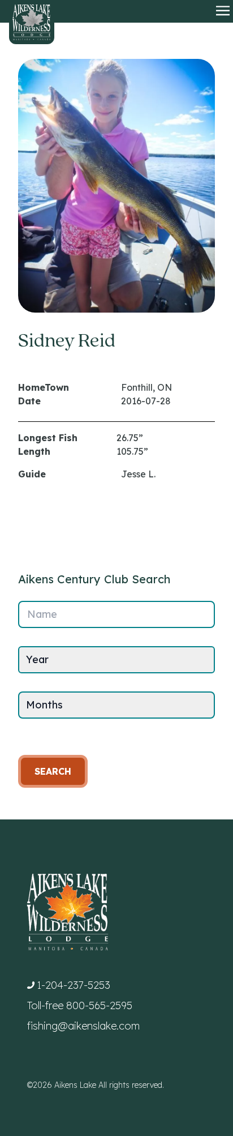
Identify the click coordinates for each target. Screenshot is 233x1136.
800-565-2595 (99, 1005)
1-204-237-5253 (73, 985)
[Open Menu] (223, 11)
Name (42, 614)
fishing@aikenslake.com (83, 1025)
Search (52, 771)
